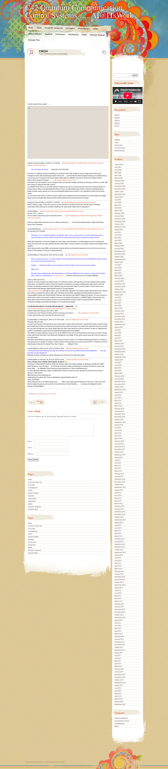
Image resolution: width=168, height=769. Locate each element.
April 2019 (118, 403)
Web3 (116, 726)
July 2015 (118, 525)
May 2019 (118, 400)
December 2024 (120, 219)
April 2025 (118, 208)
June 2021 (118, 332)
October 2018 (119, 419)
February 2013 (119, 604)
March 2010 (118, 699)
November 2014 (120, 547)
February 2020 (119, 376)
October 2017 (119, 452)
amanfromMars (63, 54)
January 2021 (119, 346)
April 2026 (118, 175)
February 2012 (119, 636)
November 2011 (120, 644)
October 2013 (119, 582)
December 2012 (120, 609)
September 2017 (120, 455)
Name (30, 441)
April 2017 (118, 468)
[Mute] (135, 101)
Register (117, 140)
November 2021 (120, 319)
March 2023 (118, 276)
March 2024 (118, 243)
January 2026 (119, 183)
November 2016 (120, 482)
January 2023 (119, 281)
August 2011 (119, 653)
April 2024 (118, 240)
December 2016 (120, 479)
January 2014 (119, 574)
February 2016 (119, 506)
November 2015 (120, 514)
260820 (117, 118)
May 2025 (118, 205)
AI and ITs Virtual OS (53, 27)
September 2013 (120, 585)
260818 (117, 123)
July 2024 (118, 232)
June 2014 (118, 560)
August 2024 (119, 229)
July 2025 (118, 200)
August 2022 (119, 294)
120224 (103, 51)
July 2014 (118, 558)
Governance (60, 34)
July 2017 (118, 460)
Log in (117, 142)
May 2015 (118, 531)
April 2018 (118, 436)
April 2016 (118, 501)
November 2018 (120, 417)
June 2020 (118, 365)
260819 (117, 120)
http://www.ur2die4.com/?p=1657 (65, 180)
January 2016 (119, 509)
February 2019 (119, 408)
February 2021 (119, 343)
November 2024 (120, 221)
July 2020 (118, 362)
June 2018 (118, 430)
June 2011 (118, 658)
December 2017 (120, 446)
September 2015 (120, 520)
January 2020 (119, 379)
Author (96, 28)
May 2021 (118, 335)
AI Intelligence (84, 28)
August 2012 (119, 620)
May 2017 (118, 465)
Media (84, 34)
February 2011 (119, 669)
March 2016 (118, 503)
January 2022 (119, 313)
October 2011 (119, 647)
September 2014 (120, 552)
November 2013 (120, 579)
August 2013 (119, 587)
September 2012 (120, 617)
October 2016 (119, 484)
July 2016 (118, 493)
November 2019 (120, 384)
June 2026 (118, 170)
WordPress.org (119, 150)
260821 (117, 115)
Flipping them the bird (34, 291)
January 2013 (119, 606)
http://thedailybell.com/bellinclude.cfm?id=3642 (79, 202)
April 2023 (118, 273)
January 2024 (119, 248)
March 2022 (118, 308)
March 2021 (118, 341)
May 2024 (118, 238)
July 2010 (118, 688)
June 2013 (118, 593)
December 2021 (120, 316)
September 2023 (120, 259)
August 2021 (119, 327)
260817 (117, 126)
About (38, 27)
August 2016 (119, 490)
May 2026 (118, 172)
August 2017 (119, 457)
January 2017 (119, 476)
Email (30, 447)
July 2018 (118, 427)
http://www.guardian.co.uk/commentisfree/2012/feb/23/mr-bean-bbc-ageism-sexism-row (75, 229)
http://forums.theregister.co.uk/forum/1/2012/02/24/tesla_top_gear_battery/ (51, 308)
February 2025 (119, 213)
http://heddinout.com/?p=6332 (78, 255)
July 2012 (118, 623)
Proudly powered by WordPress (34, 762)
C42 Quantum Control (122, 721)
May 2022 (118, 303)
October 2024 (119, 224)
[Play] (116, 101)
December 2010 (120, 674)
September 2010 (120, 682)
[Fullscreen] (139, 101)
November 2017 (120, 449)
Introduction (73, 34)
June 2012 (118, 625)
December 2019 (120, 381)
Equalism (48, 34)
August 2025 (119, 197)
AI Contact (70, 28)
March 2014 (118, 569)
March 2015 (118, 536)
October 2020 (119, 354)
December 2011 (120, 642)
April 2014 (118, 566)
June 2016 (118, 495)
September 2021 (120, 324)
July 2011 (118, 655)
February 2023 (119, 278)
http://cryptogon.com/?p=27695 (88, 313)
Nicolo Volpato (60, 762)
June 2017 (118, 463)
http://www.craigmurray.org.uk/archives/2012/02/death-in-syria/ (63, 211)
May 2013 (118, 596)
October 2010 (119, 680)
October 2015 (119, 517)
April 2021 (118, 338)
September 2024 (120, 227)
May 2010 (118, 693)
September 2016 (120, 487)
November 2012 (120, 612)
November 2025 (120, 189)
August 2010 (119, 685)
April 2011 (118, 663)
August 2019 (119, 392)
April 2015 (118, 533)
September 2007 (120, 704)
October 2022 (119, 289)
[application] (128, 95)
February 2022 (119, 311)
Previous (40, 402)
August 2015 (119, 522)
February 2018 (119, 441)
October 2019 (119, 387)
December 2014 (120, 544)
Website (30, 454)
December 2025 (120, 186)
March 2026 (118, 178)
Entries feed (118, 145)
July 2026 (118, 167)
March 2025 (118, 210)
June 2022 (118, 300)
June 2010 (118, 691)
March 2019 (118, 406)
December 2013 (120, 577)
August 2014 (119, 555)
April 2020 (118, 370)
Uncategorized (40, 394)
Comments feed (120, 148)
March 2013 (118, 601)
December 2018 (120, 414)
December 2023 (120, 251)
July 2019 (118, 395)
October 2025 (119, 191)
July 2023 (118, 265)
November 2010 (120, 677)
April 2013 (118, 598)
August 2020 (119, 360)
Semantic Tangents (97, 34)
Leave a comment (51, 394)
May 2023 (118, 270)
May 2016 (118, 498)
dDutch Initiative (35, 33)
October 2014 (119, 550)
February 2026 (119, 181)
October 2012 (119, 615)
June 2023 (118, 267)
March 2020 (118, 373)
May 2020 (118, 368)
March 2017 (118, 471)
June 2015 (118, 528)
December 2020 (120, 349)
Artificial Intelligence (121, 718)
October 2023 (119, 257)
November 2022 (120, 286)
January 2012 (119, 639)
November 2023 (120, 254)
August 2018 (119, 425)
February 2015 (119, 539)
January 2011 (119, 672)
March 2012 (118, 634)
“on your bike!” (58, 275)
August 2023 (119, 262)
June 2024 (118, 235)
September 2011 (120, 650)
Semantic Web (34, 39)
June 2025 (118, 202)
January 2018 (119, 444)
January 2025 (119, 216)
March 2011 (118, 666)
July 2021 (118, 330)
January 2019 (119, 411)
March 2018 (118, 438)
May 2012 (118, 628)
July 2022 (118, 297)
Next (95, 402)
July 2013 (118, 590)
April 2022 (118, 305)
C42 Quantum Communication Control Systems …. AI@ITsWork (79, 10)
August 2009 (119, 701)
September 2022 (120, 292)
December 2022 (120, 284)
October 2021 (119, 322)
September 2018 (120, 422)
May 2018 (118, 433)
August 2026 (119, 164)
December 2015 (120, 512)
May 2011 (118, 661)
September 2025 (120, 194)
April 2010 (118, 696)
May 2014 (118, 563)
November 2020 (120, 351)
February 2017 (119, 474)
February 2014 (119, 571)
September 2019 (120, 389)
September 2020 (120, 357)
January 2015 (119, 541)
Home (30, 27)
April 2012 (118, 631)
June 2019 (118, 398)
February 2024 (119, 246)
